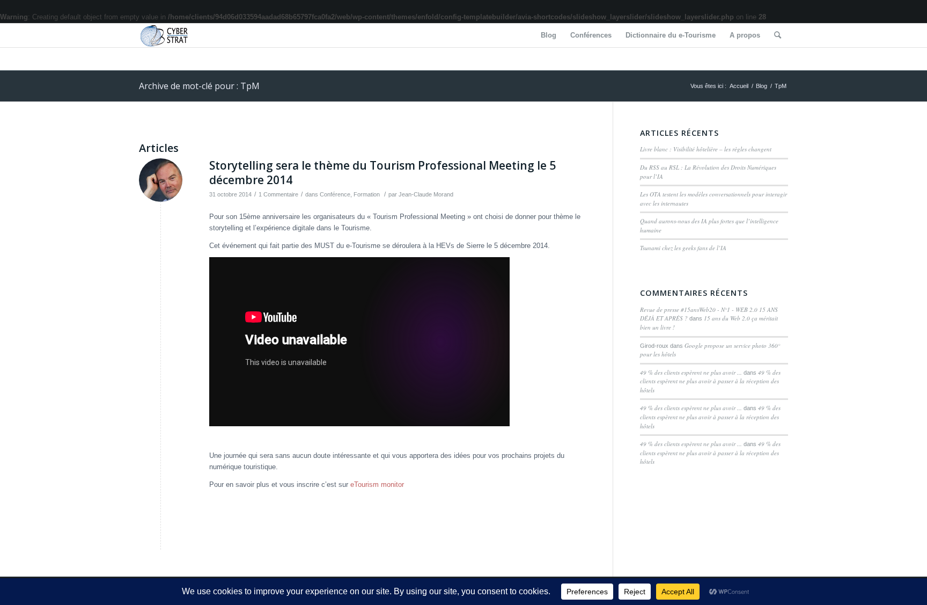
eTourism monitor (377, 484)
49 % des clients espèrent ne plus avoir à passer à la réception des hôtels (710, 381)
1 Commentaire (278, 194)
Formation (367, 194)
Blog (761, 86)
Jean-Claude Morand (426, 194)
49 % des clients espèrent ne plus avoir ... (691, 372)
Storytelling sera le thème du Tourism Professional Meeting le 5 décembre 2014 (382, 172)
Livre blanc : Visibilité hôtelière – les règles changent (705, 149)
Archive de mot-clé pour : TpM (199, 86)
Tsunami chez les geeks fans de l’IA (683, 248)
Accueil (739, 86)
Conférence (335, 194)
